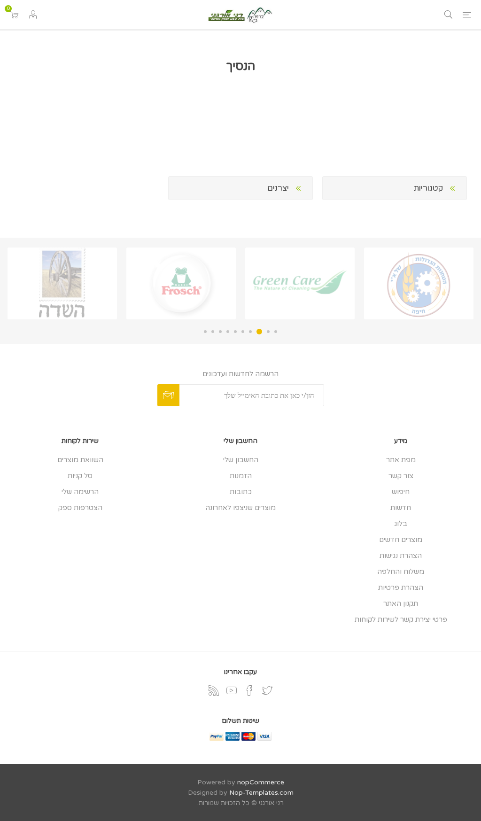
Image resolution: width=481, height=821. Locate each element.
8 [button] (220, 331)
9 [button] (212, 331)
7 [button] (227, 331)
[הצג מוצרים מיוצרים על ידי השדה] (62, 284)
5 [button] (242, 331)
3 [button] (259, 331)
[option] (418, 284)
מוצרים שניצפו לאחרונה (240, 507)
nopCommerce (260, 782)
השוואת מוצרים (80, 460)
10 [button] (205, 331)
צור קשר (400, 476)
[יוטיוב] (231, 690)
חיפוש (401, 492)
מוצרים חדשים (400, 539)
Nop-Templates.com (261, 793)
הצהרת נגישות (401, 555)
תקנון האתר (400, 603)
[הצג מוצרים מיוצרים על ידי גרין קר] (300, 284)
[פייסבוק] (249, 690)
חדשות (400, 507)
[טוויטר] (267, 690)
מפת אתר (401, 460)
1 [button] (275, 331)
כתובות (241, 492)
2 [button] (268, 331)
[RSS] (213, 690)
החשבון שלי (240, 460)
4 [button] (250, 331)
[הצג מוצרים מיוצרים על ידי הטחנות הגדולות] (418, 284)
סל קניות (80, 476)
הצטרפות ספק (80, 507)
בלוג (400, 523)
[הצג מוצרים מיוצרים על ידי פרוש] (181, 284)
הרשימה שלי (80, 492)
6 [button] (235, 331)
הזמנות (241, 476)
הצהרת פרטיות (400, 587)
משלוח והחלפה (400, 571)
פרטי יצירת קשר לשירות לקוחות (401, 619)
